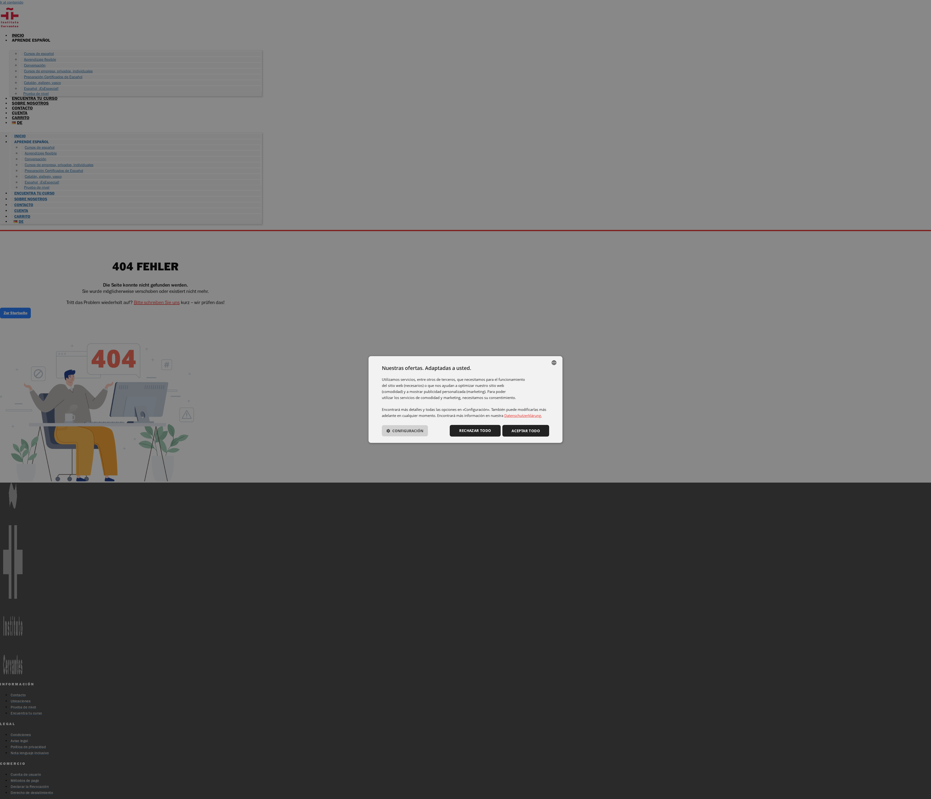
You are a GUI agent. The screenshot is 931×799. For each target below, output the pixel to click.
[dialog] (465, 399)
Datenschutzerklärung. (523, 415)
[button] (405, 432)
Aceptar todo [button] (526, 430)
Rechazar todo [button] (475, 430)
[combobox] (554, 362)
